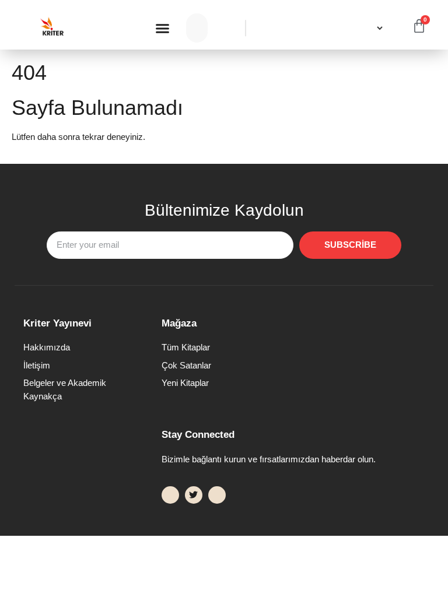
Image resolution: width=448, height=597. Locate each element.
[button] (163, 28)
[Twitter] (193, 495)
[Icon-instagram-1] (217, 495)
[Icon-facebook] (170, 495)
